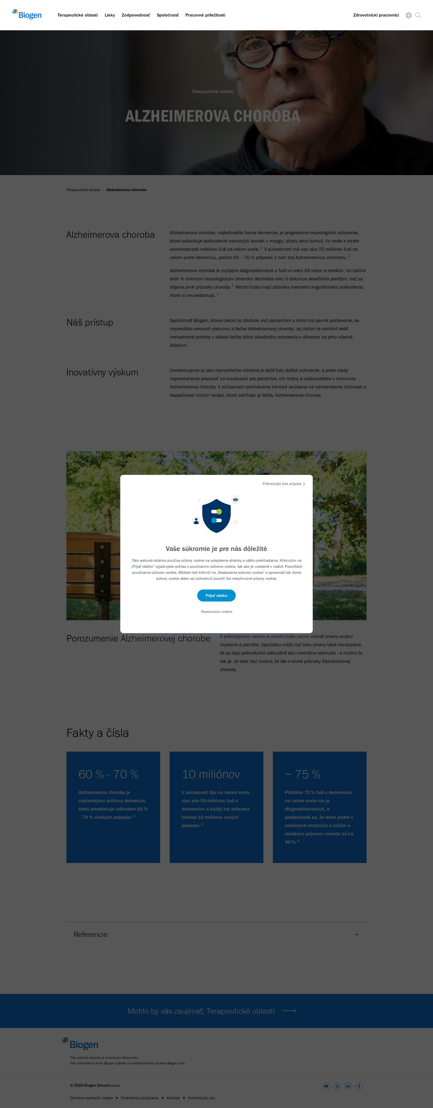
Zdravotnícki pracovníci (376, 15)
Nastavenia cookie (216, 611)
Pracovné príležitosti (205, 15)
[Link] (408, 15)
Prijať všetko (216, 595)
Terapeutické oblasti (78, 15)
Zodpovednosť (136, 15)
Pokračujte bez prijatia (282, 483)
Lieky (110, 15)
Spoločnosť (168, 15)
